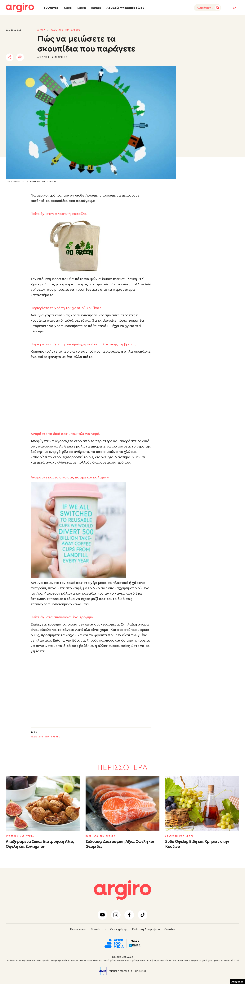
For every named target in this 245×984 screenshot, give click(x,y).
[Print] (20, 57)
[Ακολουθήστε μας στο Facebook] (129, 915)
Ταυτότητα (98, 929)
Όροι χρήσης (118, 929)
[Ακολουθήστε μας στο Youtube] (102, 915)
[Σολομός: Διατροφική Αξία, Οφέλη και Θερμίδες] (123, 803)
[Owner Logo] (114, 943)
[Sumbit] (217, 7)
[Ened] (134, 945)
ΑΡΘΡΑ (41, 30)
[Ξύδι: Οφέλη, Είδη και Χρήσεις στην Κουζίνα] (202, 803)
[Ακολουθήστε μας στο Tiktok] (142, 915)
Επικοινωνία (78, 929)
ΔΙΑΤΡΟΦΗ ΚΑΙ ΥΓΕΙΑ (20, 836)
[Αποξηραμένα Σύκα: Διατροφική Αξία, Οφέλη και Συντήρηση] (43, 803)
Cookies (169, 929)
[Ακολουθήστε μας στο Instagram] (116, 915)
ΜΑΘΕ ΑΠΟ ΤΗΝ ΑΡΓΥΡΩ (66, 30)
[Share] (9, 57)
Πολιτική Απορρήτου (146, 929)
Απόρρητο (237, 981)
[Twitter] (31, 57)
